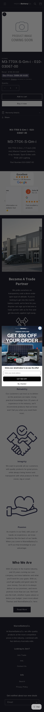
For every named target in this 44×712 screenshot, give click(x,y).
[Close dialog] (40, 328)
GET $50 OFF (22, 379)
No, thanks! (22, 384)
